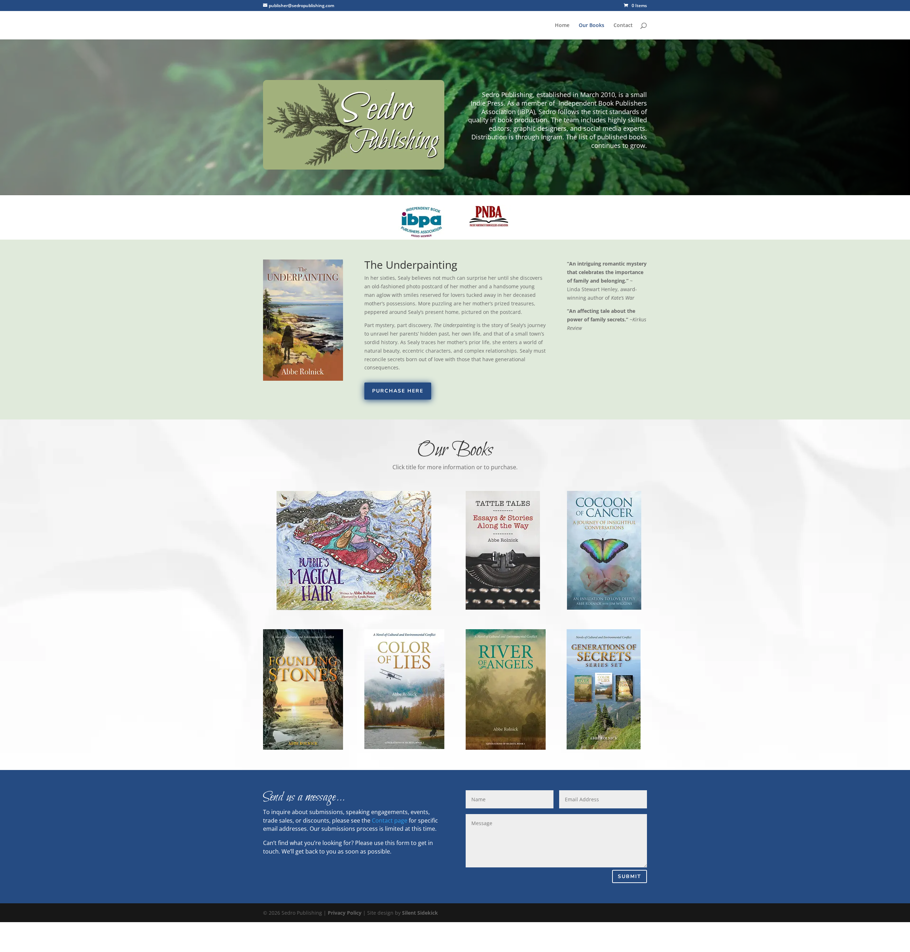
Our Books (591, 25)
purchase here (397, 390)
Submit (629, 876)
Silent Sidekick (420, 912)
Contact (623, 25)
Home (562, 25)
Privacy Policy (345, 912)
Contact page (389, 820)
